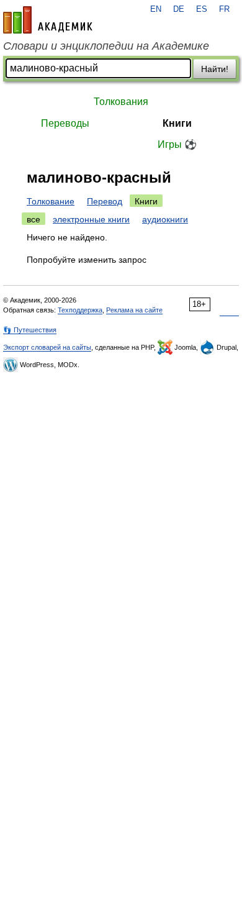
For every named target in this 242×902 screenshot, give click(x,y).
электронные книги (91, 219)
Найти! (214, 69)
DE (178, 9)
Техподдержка (80, 310)
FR (224, 9)
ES (201, 9)
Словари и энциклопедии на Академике (106, 46)
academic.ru (47, 20)
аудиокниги (165, 219)
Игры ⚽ (177, 144)
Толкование (50, 201)
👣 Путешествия (29, 330)
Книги (177, 123)
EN (155, 9)
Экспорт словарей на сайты (47, 347)
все (33, 219)
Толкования (121, 101)
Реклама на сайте (134, 310)
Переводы (65, 123)
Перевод (104, 201)
